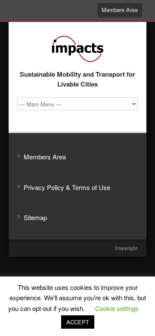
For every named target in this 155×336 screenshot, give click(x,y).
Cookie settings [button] (117, 308)
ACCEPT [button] (77, 322)
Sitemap (35, 217)
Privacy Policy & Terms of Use (67, 187)
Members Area (120, 10)
